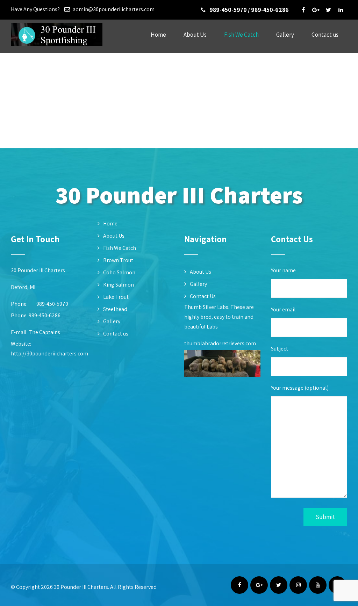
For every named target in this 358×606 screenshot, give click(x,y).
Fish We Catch (241, 34)
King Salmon (118, 284)
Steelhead (115, 309)
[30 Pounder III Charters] (56, 47)
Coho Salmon (119, 272)
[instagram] (298, 585)
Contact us (325, 34)
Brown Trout (118, 260)
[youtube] (318, 585)
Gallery (285, 34)
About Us (195, 34)
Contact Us (203, 296)
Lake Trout (116, 297)
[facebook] (303, 10)
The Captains (44, 332)
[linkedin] (341, 10)
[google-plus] (315, 10)
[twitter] (328, 10)
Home (158, 34)
